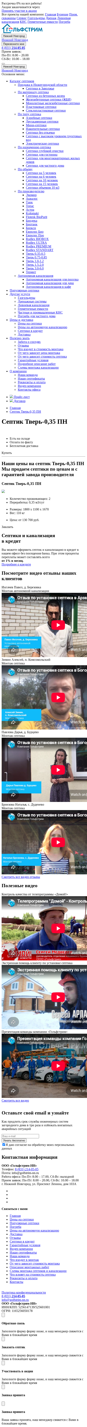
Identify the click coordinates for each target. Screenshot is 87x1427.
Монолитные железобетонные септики (53, 103)
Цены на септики (30, 323)
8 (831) (13, 48)
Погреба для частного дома (36, 316)
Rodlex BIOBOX (37, 239)
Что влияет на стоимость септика (33, 1274)
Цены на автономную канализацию (42, 327)
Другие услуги (20, 294)
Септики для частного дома (45, 165)
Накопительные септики (43, 129)
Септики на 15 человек (42, 184)
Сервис (22, 18)
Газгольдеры (36, 18)
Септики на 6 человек (41, 176)
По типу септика (29, 114)
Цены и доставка (21, 320)
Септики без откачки (40, 132)
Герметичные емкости (43, 21)
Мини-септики (36, 125)
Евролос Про (35, 235)
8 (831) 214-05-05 (26, 1169)
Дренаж (51, 18)
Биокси (31, 228)
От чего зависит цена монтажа (39, 353)
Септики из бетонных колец (45, 96)
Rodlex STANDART (39, 250)
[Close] (3, 1315)
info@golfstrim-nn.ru (15, 1300)
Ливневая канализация (33, 305)
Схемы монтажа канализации (38, 367)
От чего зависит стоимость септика (42, 356)
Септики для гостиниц (41, 154)
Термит (31, 272)
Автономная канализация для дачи (50, 283)
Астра (30, 209)
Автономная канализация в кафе (48, 286)
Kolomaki (32, 213)
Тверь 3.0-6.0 (35, 268)
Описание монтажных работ (29, 1267)
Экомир (31, 195)
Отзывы (23, 345)
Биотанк (31, 224)
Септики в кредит (30, 331)
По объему (25, 169)
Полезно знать (20, 338)
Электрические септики (42, 143)
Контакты (16, 1282)
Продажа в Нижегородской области (42, 84)
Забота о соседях (29, 342)
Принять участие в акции (19, 10)
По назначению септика (34, 147)
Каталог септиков (22, 81)
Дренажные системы (32, 301)
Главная (50, 14)
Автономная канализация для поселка (52, 279)
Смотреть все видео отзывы (21, 877)
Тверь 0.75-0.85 (36, 257)
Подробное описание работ (37, 364)
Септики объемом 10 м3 (42, 187)
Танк (29, 202)
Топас (30, 206)
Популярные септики (24, 290)
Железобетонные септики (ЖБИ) (48, 99)
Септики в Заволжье (40, 88)
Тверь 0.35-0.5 (35, 253)
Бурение (62, 14)
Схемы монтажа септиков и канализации (38, 1271)
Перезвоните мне (13, 43)
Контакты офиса (29, 389)
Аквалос (32, 198)
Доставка (24, 334)
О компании (18, 371)
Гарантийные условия (33, 360)
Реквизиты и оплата (32, 382)
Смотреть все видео (15, 1100)
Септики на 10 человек (42, 180)
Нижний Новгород (14, 36)
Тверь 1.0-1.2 (35, 261)
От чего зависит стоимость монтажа (35, 1263)
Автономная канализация (35, 275)
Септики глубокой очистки (45, 151)
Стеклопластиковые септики (46, 110)
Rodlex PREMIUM (38, 246)
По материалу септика (33, 92)
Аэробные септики (39, 118)
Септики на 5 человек (41, 173)
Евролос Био (35, 231)
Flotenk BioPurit (36, 217)
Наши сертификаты (31, 378)
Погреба (64, 21)
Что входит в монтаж (24, 1260)
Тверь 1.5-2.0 (35, 264)
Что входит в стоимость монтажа (40, 349)
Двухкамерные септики (42, 121)
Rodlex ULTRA (36, 242)
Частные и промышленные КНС (40, 312)
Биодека (31, 220)
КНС (23, 21)
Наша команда (28, 375)
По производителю (31, 191)
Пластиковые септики (41, 107)
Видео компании (29, 386)
